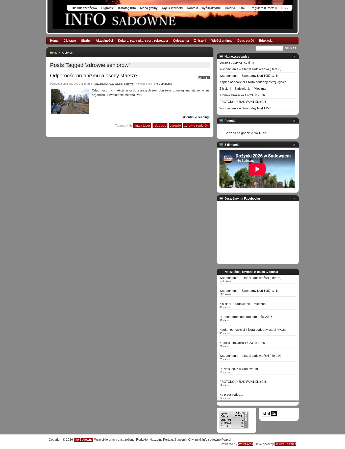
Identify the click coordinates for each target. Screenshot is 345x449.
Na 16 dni (260, 133)
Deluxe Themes (285, 444)
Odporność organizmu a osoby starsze (93, 75)
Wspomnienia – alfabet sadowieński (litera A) (250, 356)
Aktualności (104, 40)
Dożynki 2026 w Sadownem (238, 369)
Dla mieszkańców (84, 8)
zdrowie (175, 125)
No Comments (163, 83)
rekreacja (160, 125)
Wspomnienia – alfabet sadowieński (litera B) (250, 69)
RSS (284, 8)
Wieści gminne (221, 40)
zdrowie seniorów (196, 125)
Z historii (200, 40)
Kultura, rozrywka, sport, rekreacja (143, 40)
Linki (242, 8)
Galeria (230, 8)
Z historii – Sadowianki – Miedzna (242, 88)
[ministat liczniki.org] (234, 427)
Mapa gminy (149, 8)
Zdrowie (129, 83)
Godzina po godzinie (239, 133)
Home (54, 40)
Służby (86, 40)
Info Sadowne (83, 439)
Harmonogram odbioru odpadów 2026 (245, 317)
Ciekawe (70, 40)
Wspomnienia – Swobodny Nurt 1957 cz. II (248, 76)
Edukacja (266, 40)
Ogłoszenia (181, 40)
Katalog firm (127, 8)
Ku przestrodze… (231, 394)
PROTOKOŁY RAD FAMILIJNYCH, (243, 102)
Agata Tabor (142, 125)
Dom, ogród (245, 40)
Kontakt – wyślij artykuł (203, 8)
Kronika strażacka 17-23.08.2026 (242, 95)
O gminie (107, 8)
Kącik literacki (172, 8)
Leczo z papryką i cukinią (236, 62)
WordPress (245, 444)
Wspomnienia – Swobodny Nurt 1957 (245, 108)
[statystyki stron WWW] (269, 415)
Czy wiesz (115, 83)
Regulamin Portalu (264, 8)
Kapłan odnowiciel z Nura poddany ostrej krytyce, (253, 82)
